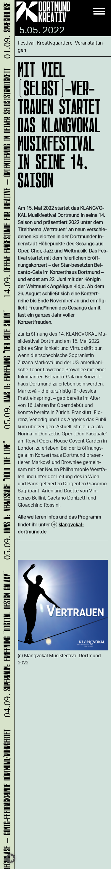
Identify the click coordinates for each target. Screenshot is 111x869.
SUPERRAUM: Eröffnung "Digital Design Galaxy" (6, 647)
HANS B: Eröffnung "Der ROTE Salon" (6, 372)
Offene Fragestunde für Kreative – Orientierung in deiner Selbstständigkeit (6, 186)
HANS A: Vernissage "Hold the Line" (6, 503)
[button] (10, 858)
